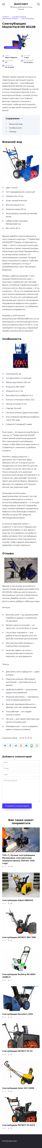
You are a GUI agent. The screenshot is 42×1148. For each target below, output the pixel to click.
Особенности (15, 128)
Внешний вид (16, 124)
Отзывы (12, 132)
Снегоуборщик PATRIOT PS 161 (17, 1051)
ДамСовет (21, 3)
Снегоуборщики (12, 47)
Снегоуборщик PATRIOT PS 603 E (18, 1125)
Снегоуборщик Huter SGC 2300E (18, 1088)
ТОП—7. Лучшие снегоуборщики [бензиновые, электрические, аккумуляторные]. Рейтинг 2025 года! (18, 859)
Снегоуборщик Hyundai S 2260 (17, 1014)
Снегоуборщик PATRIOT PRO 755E (19, 937)
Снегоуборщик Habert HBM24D (17, 900)
